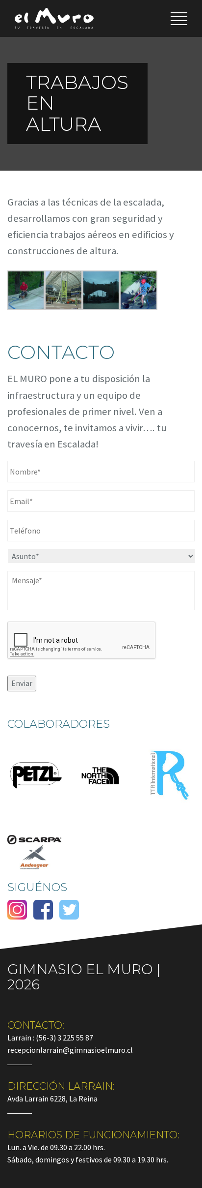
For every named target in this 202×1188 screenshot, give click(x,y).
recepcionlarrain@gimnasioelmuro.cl (70, 1050)
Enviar (21, 683)
